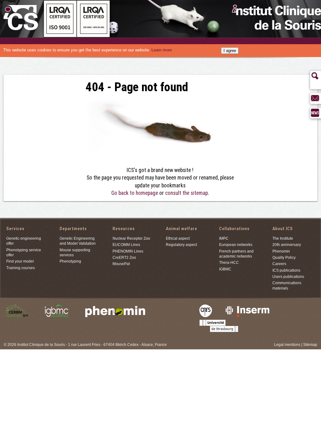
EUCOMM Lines (126, 245)
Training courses (20, 268)
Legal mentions (287, 344)
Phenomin (281, 251)
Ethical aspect (178, 238)
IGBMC (225, 269)
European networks (235, 245)
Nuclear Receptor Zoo (131, 238)
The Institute (282, 238)
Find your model (20, 261)
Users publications (288, 276)
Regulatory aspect (181, 245)
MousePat (121, 264)
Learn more (161, 50)
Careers (279, 264)
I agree (230, 50)
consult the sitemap (186, 193)
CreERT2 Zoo (124, 257)
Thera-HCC (229, 262)
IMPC (224, 238)
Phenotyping (70, 261)
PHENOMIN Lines (128, 251)
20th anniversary (286, 245)
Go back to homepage (134, 193)
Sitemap (310, 344)
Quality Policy (284, 257)
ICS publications (286, 270)
